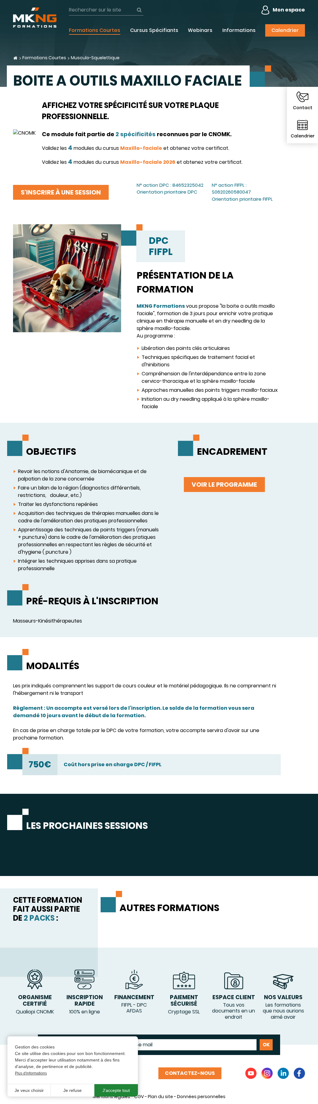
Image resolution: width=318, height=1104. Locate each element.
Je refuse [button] (72, 1090)
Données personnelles (201, 1096)
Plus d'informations (31, 1073)
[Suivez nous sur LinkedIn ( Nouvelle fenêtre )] (283, 1073)
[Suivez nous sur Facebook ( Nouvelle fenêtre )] (299, 1073)
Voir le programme (224, 484)
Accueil (15, 58)
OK (139, 10)
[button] (67, 277)
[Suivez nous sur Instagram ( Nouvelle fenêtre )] (267, 1073)
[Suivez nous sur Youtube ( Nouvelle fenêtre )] (251, 1073)
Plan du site (160, 1096)
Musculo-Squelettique (95, 57)
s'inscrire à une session (61, 192)
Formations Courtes (44, 57)
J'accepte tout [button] (116, 1090)
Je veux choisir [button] (29, 1090)
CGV (139, 1096)
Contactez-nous (190, 1073)
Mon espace (289, 9)
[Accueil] (35, 17)
